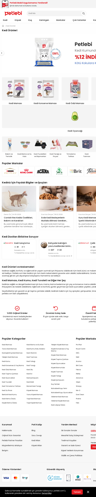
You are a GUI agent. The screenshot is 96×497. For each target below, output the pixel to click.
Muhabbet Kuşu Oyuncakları (61, 392)
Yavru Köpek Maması (35, 394)
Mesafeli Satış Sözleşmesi (72, 435)
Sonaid (17, 250)
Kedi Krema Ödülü (9, 399)
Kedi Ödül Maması (9, 370)
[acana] (42, 171)
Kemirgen (44, 20)
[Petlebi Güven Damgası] (55, 478)
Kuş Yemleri (55, 384)
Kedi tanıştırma (22, 243)
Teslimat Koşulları (68, 440)
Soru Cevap (37, 435)
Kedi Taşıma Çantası (10, 374)
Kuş (30, 20)
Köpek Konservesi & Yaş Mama (60, 350)
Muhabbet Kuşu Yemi (59, 388)
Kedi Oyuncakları (8, 378)
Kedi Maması (7, 345)
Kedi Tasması (32, 357)
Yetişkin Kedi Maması (10, 357)
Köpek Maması (32, 390)
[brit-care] (75, 171)
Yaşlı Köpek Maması (34, 403)
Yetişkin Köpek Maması (59, 345)
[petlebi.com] (3, 26)
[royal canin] (25, 171)
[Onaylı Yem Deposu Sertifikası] (68, 478)
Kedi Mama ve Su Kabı (35, 345)
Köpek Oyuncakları (58, 363)
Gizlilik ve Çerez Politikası (71, 455)
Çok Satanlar (79, 20)
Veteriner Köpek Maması (60, 401)
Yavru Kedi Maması (9, 349)
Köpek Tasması (57, 372)
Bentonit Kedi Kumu (9, 394)
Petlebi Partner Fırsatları (12, 440)
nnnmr (51, 253)
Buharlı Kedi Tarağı (34, 386)
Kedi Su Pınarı (7, 390)
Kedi (5, 20)
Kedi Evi (29, 374)
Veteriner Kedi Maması (59, 397)
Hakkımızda (7, 430)
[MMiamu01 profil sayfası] (83, 243)
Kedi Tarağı (31, 365)
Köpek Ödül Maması (58, 355)
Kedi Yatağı (31, 361)
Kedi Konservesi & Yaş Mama (13, 365)
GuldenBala (55, 256)
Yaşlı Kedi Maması (33, 399)
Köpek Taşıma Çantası (59, 359)
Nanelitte (20, 253)
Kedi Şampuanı (32, 378)
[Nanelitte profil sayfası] (8, 243)
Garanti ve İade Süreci (70, 445)
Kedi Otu (30, 370)
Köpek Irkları (37, 445)
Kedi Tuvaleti (7, 382)
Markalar (60, 20)
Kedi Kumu (6, 361)
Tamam (77, 492)
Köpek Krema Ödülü (9, 403)
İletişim (5, 450)
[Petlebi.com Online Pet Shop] (13, 13)
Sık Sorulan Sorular (69, 430)
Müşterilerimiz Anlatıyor (12, 445)
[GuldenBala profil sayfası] (44, 245)
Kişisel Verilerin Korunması (72, 450)
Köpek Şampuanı (57, 380)
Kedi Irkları (36, 440)
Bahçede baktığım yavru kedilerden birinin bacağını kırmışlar (60, 245)
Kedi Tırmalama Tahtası (11, 386)
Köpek (18, 20)
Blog (33, 430)
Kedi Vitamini (32, 353)
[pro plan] (9, 171)
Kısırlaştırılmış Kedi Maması (12, 353)
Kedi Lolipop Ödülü (58, 405)
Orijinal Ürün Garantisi (11, 435)
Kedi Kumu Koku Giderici (36, 349)
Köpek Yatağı (56, 376)
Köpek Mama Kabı (58, 368)
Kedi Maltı (30, 382)
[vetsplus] (58, 171)
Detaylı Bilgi (47, 493)
